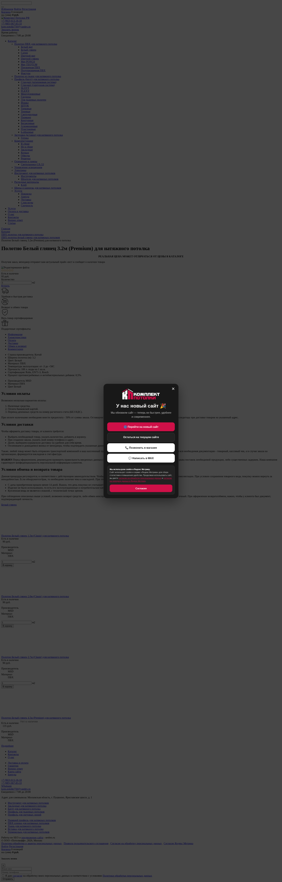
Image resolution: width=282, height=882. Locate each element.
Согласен (141, 488)
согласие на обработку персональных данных (140, 478)
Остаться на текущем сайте (141, 437)
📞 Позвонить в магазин (141, 447)
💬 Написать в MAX (141, 458)
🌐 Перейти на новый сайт (141, 427)
